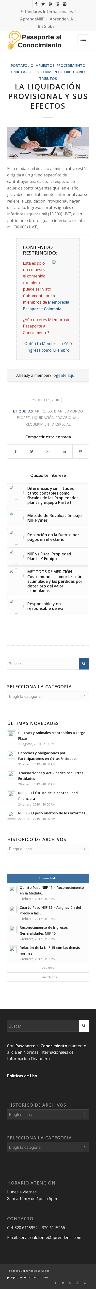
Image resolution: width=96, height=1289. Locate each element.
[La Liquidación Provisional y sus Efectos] (48, 143)
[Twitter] (43, 4)
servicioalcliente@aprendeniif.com (50, 1237)
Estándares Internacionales (47, 11)
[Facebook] (36, 4)
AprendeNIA (61, 19)
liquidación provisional (55, 417)
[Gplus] (50, 4)
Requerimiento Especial (48, 424)
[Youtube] (57, 4)
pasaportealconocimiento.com (27, 1277)
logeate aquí (63, 375)
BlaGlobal (47, 26)
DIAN (58, 411)
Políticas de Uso (22, 1076)
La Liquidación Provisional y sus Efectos (48, 96)
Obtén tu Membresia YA (46, 343)
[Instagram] (64, 4)
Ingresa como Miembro (48, 350)
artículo (43, 411)
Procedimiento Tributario (59, 71)
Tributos (48, 78)
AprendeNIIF (32, 19)
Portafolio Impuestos (32, 65)
